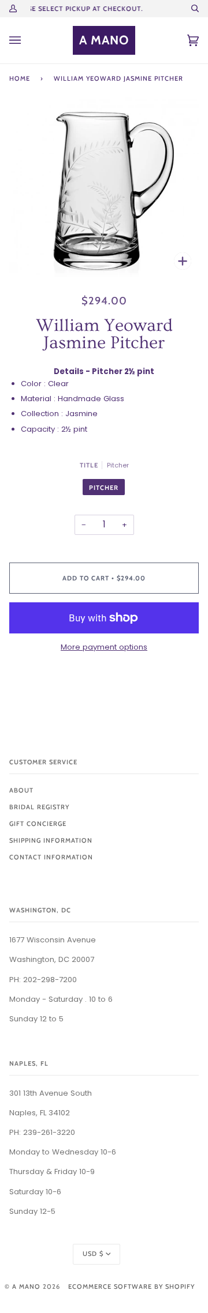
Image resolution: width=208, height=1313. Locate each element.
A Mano (26, 1286)
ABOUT (21, 790)
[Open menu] (26, 40)
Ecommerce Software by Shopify (131, 1286)
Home (19, 78)
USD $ (93, 1254)
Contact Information (51, 857)
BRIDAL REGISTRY (39, 807)
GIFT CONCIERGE (37, 824)
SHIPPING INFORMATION (50, 840)
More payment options (104, 647)
